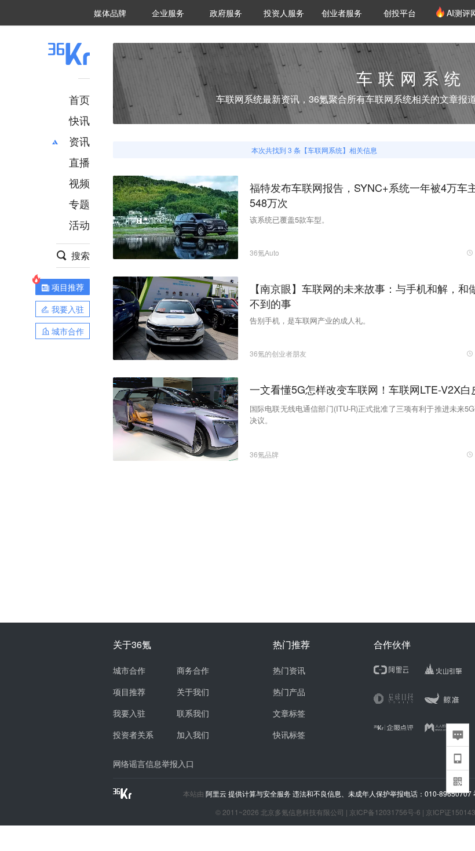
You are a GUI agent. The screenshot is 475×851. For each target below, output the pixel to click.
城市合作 (129, 670)
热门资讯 (289, 670)
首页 (79, 99)
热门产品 (289, 691)
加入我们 (193, 734)
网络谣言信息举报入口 (153, 763)
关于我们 (193, 691)
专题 (79, 203)
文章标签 (289, 713)
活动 (79, 224)
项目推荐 (129, 691)
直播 (79, 161)
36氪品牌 (264, 454)
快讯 (79, 120)
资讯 (79, 140)
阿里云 (217, 793)
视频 (79, 182)
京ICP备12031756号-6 (385, 812)
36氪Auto (264, 252)
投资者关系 (133, 734)
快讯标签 (289, 734)
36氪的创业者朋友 (278, 353)
